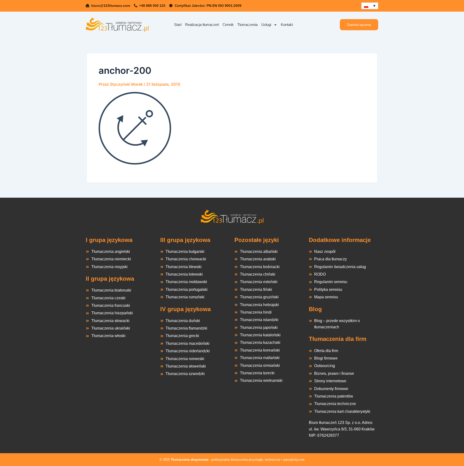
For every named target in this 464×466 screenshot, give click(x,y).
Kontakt (287, 25)
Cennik (228, 25)
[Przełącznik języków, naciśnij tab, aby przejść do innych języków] (369, 5)
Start (177, 25)
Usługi (266, 25)
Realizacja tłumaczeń (202, 25)
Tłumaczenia (247, 25)
